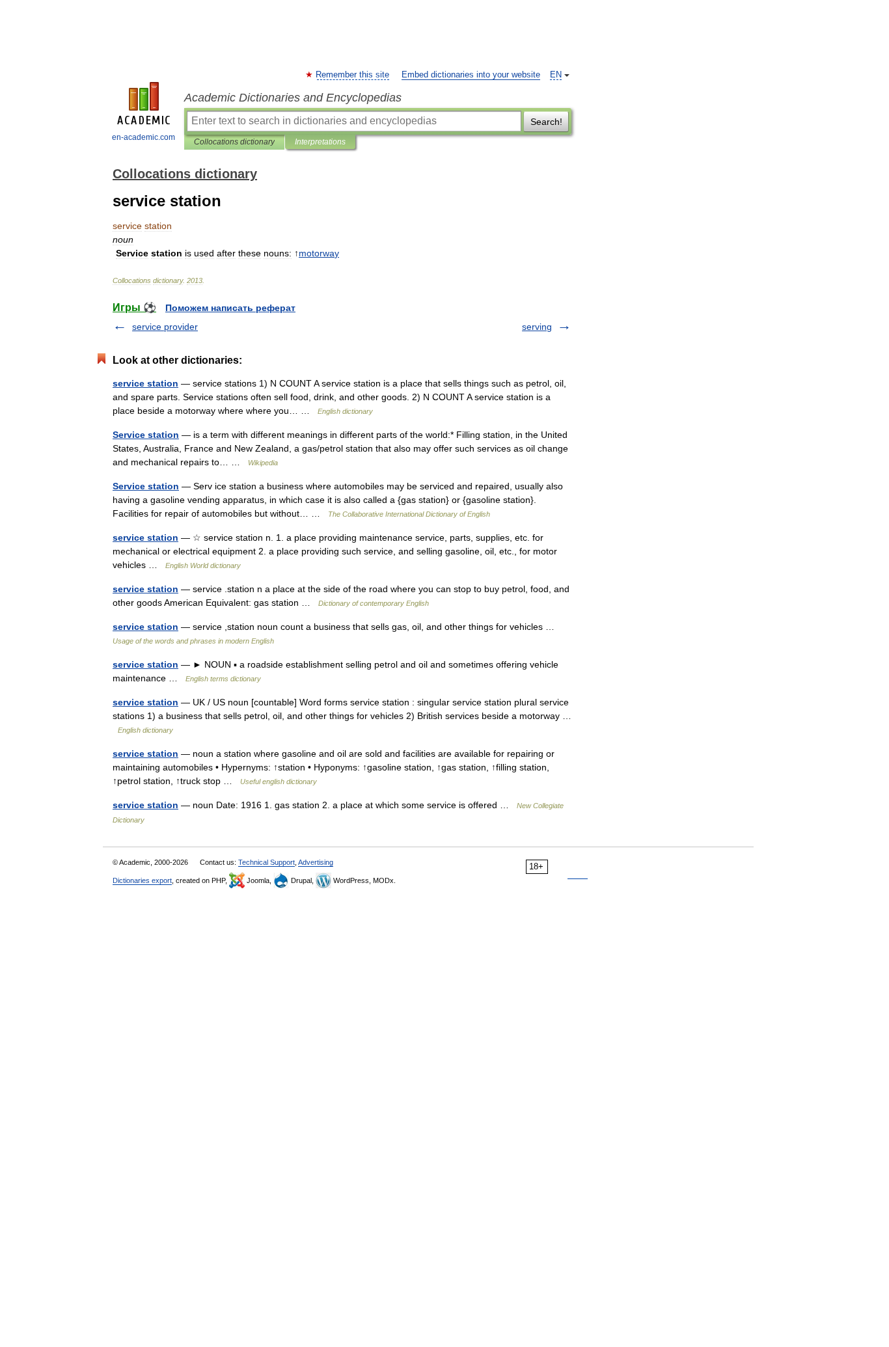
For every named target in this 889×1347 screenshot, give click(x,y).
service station (145, 383)
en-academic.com (143, 137)
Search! (546, 121)
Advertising (315, 862)
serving (537, 326)
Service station (146, 434)
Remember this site (353, 74)
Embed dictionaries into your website (471, 74)
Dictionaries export (142, 880)
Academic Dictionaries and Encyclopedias (293, 97)
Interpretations (320, 141)
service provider (165, 326)
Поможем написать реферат (230, 308)
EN (556, 74)
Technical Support (266, 862)
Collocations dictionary (234, 141)
